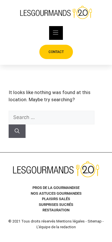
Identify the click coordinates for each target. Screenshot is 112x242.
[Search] (17, 131)
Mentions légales (70, 221)
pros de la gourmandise (56, 188)
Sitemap (95, 221)
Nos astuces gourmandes (56, 193)
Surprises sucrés (56, 204)
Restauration (56, 210)
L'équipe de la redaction (56, 227)
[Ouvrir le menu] (56, 33)
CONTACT (56, 52)
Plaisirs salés (56, 199)
